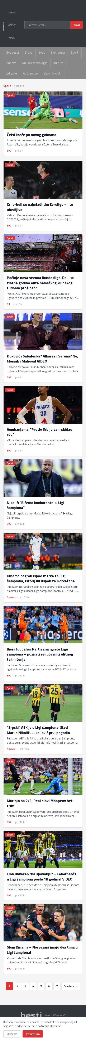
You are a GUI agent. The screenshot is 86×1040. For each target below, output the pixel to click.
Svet (41, 52)
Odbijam (12, 1034)
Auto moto (30, 73)
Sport (74, 52)
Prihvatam (33, 1034)
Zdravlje (11, 73)
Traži (76, 25)
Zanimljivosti (52, 73)
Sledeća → (71, 986)
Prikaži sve (18, 85)
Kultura (58, 62)
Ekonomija (58, 52)
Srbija (28, 52)
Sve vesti (12, 52)
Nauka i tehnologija (34, 62)
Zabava (11, 62)
